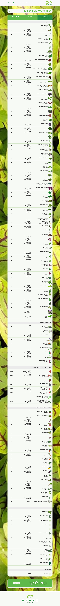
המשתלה (28, 2)
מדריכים (22, 2)
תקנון (32, 602)
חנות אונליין (34, 2)
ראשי (40, 2)
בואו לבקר (38, 583)
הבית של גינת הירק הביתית (37, 11)
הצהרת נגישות (29, 602)
